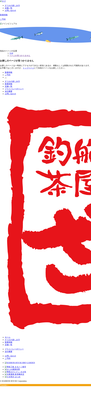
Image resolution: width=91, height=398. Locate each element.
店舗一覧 (8, 8)
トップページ (28, 68)
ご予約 (3, 19)
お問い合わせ (10, 10)
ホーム (7, 337)
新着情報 (4, 15)
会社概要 (8, 91)
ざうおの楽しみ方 (12, 5)
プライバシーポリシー (14, 89)
